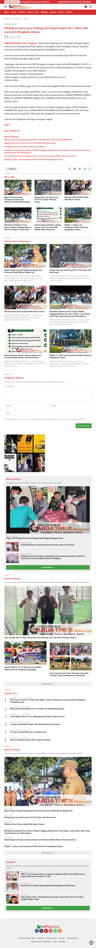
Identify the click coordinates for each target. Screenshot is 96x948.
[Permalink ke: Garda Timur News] (6, 37)
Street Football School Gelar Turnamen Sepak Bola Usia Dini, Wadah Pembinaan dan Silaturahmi (69, 674)
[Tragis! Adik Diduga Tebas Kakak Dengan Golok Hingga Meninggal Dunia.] (48, 509)
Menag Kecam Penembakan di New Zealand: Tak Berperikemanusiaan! (37, 709)
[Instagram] (51, 931)
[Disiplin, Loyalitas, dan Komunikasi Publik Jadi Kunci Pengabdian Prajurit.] (78, 215)
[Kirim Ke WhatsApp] (90, 169)
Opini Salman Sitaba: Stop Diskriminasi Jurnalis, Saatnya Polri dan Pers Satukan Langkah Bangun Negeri (52, 898)
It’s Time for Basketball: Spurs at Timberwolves (28, 732)
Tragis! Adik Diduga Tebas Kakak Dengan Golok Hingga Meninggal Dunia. (35, 538)
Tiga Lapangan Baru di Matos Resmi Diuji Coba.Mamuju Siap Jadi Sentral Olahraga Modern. (40, 638)
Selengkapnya (47, 567)
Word (14, 24)
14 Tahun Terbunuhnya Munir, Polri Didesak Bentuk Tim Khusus (35, 724)
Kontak (62, 938)
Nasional (7, 24)
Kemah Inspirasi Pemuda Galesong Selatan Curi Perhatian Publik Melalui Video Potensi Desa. (40, 156)
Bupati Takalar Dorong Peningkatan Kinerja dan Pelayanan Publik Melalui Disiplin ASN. (38, 140)
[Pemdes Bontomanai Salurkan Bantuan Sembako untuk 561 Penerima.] (12, 546)
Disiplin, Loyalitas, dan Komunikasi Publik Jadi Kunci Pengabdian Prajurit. (33, 160)
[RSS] (60, 931)
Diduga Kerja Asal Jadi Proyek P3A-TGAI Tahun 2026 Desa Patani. (30, 143)
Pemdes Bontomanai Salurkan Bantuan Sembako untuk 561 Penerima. (48, 545)
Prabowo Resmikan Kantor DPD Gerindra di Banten (30, 740)
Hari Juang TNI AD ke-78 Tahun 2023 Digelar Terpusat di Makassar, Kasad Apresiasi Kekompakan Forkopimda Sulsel (48, 701)
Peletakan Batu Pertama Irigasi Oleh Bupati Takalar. (24, 147)
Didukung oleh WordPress (40, 941)
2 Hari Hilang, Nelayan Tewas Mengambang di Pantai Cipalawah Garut (37, 716)
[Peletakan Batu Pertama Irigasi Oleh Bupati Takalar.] (78, 187)
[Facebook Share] (70, 169)
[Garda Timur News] (20, 7)
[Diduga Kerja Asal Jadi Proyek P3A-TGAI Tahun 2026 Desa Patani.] (48, 187)
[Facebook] (37, 931)
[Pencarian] (90, 7)
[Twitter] (41, 931)
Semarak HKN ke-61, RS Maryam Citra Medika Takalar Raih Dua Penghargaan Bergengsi (22, 668)
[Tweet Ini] (75, 169)
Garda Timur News (16, 36)
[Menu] (6, 7)
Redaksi (41, 938)
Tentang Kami (72, 938)
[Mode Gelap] (86, 7)
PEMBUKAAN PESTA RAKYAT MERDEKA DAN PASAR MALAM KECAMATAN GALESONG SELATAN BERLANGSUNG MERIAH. (53, 557)
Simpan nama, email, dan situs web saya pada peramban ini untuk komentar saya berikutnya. (45, 419)
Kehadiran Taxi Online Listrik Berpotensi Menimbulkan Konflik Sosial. (48, 886)
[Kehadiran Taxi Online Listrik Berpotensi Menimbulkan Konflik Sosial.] (12, 887)
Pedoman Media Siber (27, 938)
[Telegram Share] (85, 169)
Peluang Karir (51, 938)
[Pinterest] (46, 931)
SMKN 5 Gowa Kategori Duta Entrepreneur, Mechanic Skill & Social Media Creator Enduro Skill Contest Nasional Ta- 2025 (53, 875)
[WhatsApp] (55, 931)
